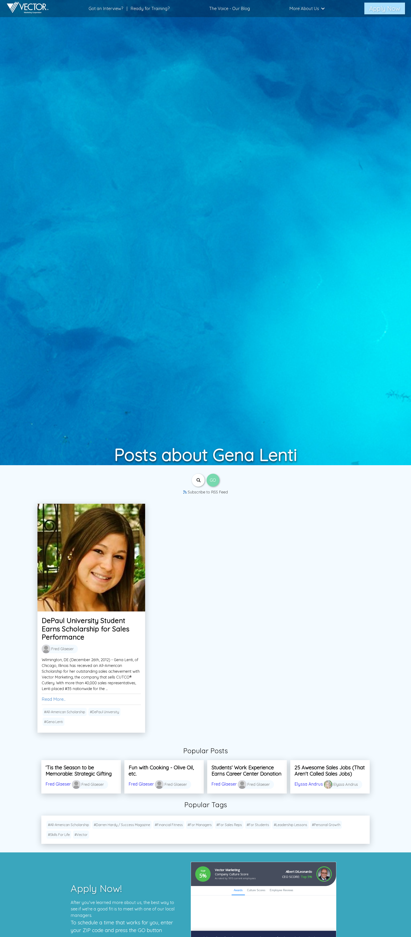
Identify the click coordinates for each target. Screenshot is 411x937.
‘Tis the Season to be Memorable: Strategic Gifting (79, 770)
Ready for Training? (150, 8)
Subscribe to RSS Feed (207, 492)
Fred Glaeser (58, 784)
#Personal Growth (326, 825)
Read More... (54, 699)
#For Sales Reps (229, 825)
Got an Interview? (106, 8)
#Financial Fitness (169, 825)
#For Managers (200, 825)
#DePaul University (104, 712)
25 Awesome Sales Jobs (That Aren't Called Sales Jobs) (330, 770)
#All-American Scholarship (64, 712)
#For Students (258, 825)
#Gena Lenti (53, 722)
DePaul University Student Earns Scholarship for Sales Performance (85, 628)
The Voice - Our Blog (229, 8)
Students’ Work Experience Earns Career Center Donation (246, 770)
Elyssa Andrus (309, 784)
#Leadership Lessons (290, 825)
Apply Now (384, 8)
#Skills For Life (59, 834)
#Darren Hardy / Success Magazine (122, 825)
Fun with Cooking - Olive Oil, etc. (161, 770)
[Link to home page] (25, 8)
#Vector (81, 834)
